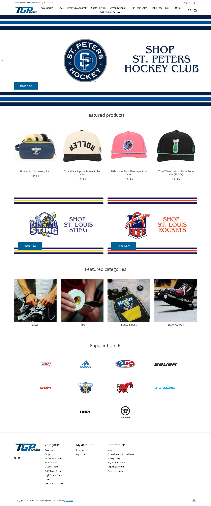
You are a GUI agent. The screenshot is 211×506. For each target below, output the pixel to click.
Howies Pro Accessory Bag (35, 171)
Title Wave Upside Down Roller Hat (82, 172)
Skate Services (99, 7)
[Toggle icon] (190, 10)
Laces (35, 324)
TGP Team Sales (138, 7)
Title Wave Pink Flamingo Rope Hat (129, 172)
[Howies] (85, 388)
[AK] (125, 364)
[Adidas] (85, 364)
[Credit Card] (194, 500)
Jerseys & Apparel (53, 458)
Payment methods (116, 462)
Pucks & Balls (129, 324)
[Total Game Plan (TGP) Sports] (25, 10)
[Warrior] (125, 412)
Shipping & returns (116, 466)
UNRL (48, 479)
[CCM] (46, 388)
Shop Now (26, 85)
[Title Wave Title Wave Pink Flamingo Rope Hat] (129, 145)
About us (112, 449)
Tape (82, 324)
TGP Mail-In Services (54, 483)
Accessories (50, 449)
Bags (61, 7)
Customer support (116, 470)
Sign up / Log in (190, 2)
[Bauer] (165, 364)
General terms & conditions (121, 454)
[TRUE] (165, 388)
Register (80, 449)
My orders (81, 454)
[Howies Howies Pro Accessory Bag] (35, 145)
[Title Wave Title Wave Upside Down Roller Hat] (82, 145)
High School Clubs (53, 475)
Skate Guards (176, 324)
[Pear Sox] (125, 388)
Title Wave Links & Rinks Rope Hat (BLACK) (176, 172)
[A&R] (46, 364)
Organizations (51, 466)
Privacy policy (114, 458)
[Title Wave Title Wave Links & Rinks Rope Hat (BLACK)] (175, 145)
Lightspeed (68, 500)
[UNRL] (85, 412)
